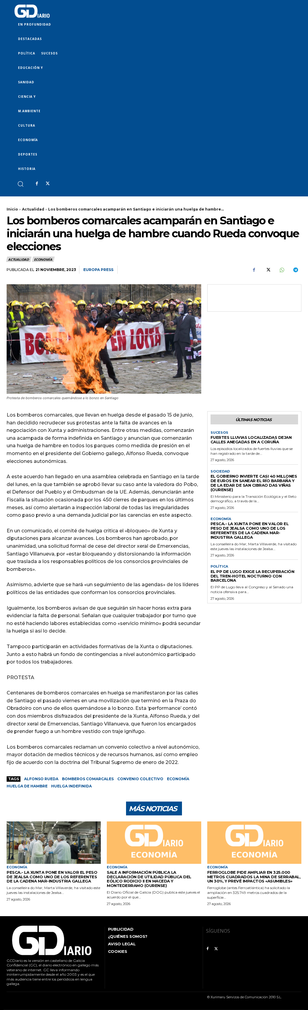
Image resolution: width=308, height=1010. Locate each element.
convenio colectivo (140, 779)
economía (178, 779)
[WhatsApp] (282, 270)
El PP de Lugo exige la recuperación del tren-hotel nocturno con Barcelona (252, 576)
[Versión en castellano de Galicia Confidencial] (32, 11)
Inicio (12, 209)
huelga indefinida (71, 786)
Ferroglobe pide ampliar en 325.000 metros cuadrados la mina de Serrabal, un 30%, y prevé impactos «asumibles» (254, 877)
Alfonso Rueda (41, 779)
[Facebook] (36, 183)
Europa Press (98, 269)
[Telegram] (295, 270)
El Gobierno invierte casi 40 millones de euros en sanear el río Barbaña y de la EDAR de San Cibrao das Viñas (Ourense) (254, 483)
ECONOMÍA (43, 259)
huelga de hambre (27, 786)
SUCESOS (219, 433)
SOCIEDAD (220, 471)
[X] (47, 183)
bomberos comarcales (88, 779)
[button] (20, 183)
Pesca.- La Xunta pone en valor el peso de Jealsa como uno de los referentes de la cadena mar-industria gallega (250, 530)
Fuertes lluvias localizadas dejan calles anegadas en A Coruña (251, 439)
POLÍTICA (219, 566)
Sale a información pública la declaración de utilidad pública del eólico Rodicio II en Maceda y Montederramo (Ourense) (149, 879)
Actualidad (33, 209)
